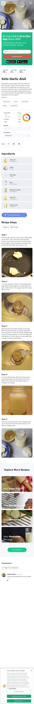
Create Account (17, 56)
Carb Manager (9, 3)
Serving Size (7, 132)
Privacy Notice (12, 688)
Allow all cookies (19, 701)
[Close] (31, 670)
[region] (17, 686)
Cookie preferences (19, 691)
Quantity (6, 125)
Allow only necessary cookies (19, 696)
